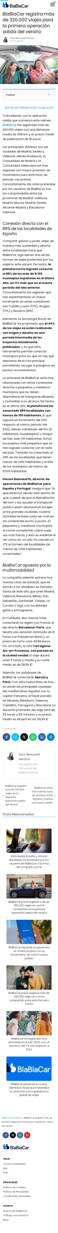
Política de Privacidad (15, 1191)
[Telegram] (51, 737)
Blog (5, 1219)
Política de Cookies (14, 1187)
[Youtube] (27, 1135)
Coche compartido (14, 1163)
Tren (5, 1172)
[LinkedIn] (42, 737)
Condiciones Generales (16, 1196)
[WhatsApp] (33, 737)
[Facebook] (6, 737)
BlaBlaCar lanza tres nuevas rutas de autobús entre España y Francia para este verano (42, 795)
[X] (24, 737)
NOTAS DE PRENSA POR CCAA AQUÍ (29, 108)
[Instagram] (20, 1135)
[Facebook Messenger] (15, 737)
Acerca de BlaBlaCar (15, 1211)
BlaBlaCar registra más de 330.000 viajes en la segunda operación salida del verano (15, 795)
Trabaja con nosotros (15, 1215)
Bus (5, 1168)
